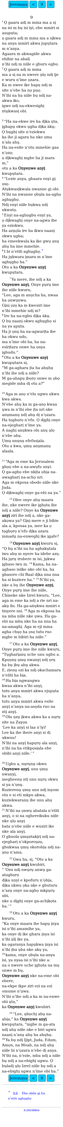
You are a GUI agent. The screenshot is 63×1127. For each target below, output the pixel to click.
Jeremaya (18, 4)
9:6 (15, 1093)
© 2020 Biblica (31, 1110)
